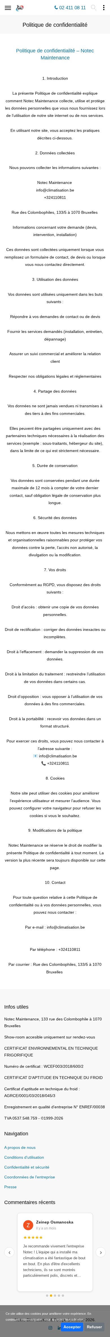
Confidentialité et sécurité (26, 1167)
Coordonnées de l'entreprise (29, 1177)
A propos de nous (20, 1147)
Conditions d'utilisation (24, 1157)
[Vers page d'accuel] (20, 8)
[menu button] (93, 7)
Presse (10, 1187)
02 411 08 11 (72, 7)
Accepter (72, 1327)
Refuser (94, 1327)
